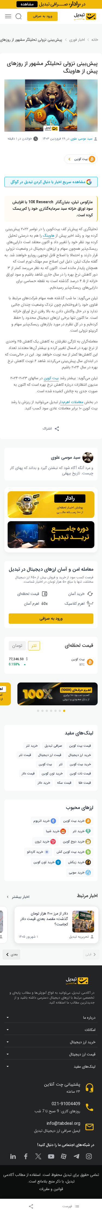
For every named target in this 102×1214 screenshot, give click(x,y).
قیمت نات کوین (80, 773)
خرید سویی (76, 872)
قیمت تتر (25, 755)
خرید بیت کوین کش (70, 851)
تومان (17, 645)
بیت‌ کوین (51, 378)
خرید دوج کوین (73, 841)
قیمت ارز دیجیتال (49, 755)
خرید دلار (44, 782)
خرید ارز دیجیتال (79, 755)
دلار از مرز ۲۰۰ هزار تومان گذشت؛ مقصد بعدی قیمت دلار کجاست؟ (44, 919)
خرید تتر (32, 745)
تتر (34, 645)
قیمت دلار (28, 773)
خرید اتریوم (41, 820)
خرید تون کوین (52, 773)
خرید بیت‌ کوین (80, 764)
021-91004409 (66, 1104)
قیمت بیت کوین (80, 745)
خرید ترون (42, 841)
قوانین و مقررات (51, 1189)
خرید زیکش (76, 862)
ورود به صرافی (42, 16)
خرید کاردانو (35, 851)
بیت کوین (45, 764)
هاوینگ (48, 236)
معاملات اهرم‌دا (71, 402)
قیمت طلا (84, 782)
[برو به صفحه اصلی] (85, 16)
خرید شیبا (52, 831)
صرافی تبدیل (53, 745)
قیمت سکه (64, 782)
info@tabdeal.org (63, 1123)
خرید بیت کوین (73, 820)
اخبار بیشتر (20, 897)
